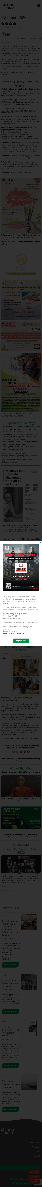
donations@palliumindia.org (13, 633)
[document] (21, 593)
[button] (41, 543)
